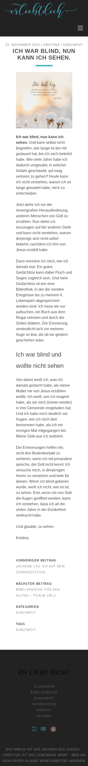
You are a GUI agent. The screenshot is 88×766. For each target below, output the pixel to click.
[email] (43, 729)
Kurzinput (73, 45)
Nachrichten (44, 704)
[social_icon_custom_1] (53, 729)
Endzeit (44, 710)
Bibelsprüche (44, 692)
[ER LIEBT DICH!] (41, 16)
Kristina (51, 45)
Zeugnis (44, 716)
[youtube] (34, 729)
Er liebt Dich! (44, 672)
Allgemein (44, 686)
